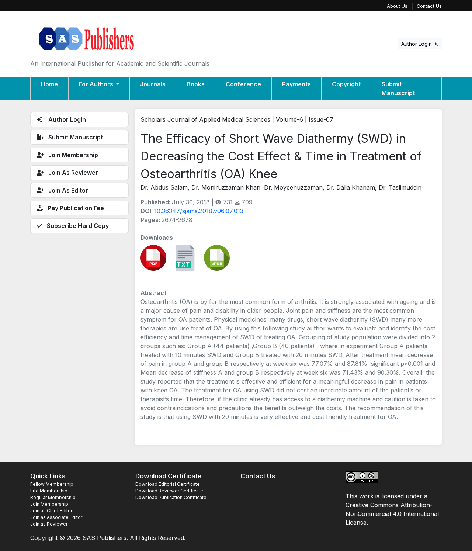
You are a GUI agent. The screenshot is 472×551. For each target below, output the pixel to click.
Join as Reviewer (48, 524)
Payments (296, 84)
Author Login (417, 44)
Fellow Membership (51, 484)
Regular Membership (53, 497)
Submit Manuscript (398, 88)
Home (49, 84)
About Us (397, 6)
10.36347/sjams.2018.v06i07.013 (198, 211)
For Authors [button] (97, 84)
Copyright (346, 84)
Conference (243, 84)
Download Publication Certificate (170, 497)
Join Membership (49, 504)
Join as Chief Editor (51, 510)
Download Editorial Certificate (167, 484)
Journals (153, 84)
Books (196, 84)
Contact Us (429, 6)
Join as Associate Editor (56, 517)
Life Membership (48, 490)
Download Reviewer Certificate (169, 490)
